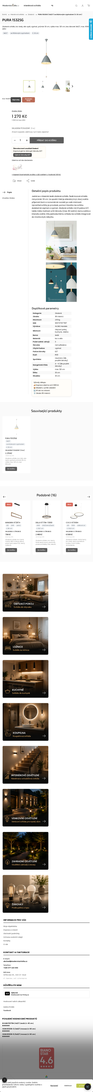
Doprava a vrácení (10, 930)
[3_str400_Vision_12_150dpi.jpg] (61, 241)
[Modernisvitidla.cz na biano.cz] (46, 1058)
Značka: (17, 111)
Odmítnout (68, 1086)
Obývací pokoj (60, 329)
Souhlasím (84, 1086)
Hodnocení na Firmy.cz (20, 995)
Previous (4, 497)
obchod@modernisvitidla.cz (15, 961)
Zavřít (85, 188)
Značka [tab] (8, 198)
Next (89, 497)
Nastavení (54, 1085)
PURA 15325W (11, 438)
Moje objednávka (10, 926)
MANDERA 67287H (12, 523)
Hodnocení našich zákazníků (14, 1001)
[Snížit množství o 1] (15, 140)
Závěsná (58, 313)
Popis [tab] (9, 192)
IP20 (56, 355)
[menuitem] (32, 5)
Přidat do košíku (46, 140)
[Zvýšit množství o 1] (27, 140)
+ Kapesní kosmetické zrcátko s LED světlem (36, 174)
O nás (5, 944)
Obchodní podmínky (11, 933)
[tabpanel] (16, 444)
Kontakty (6, 940)
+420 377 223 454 (10, 968)
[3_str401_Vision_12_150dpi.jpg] (61, 282)
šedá (57, 335)
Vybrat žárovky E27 (22, 155)
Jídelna (65, 332)
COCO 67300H (72, 523)
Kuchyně (58, 332)
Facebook (7, 1010)
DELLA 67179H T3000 (44, 523)
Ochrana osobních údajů (13, 937)
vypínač (58, 348)
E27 (56, 351)
